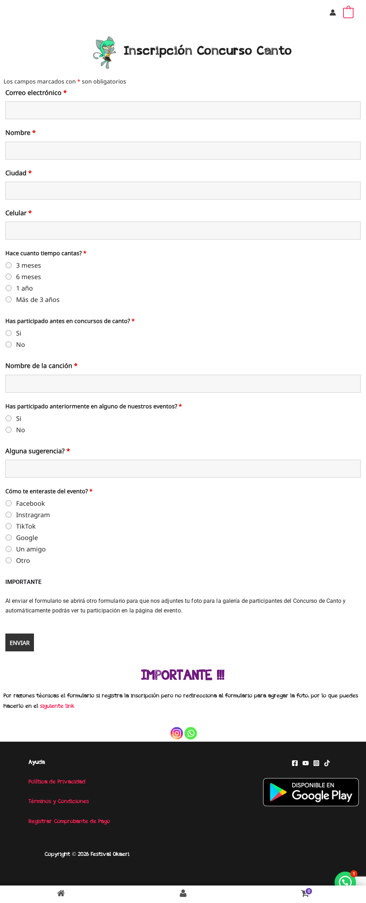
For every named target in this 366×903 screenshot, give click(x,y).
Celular (18, 212)
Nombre (20, 132)
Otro (23, 560)
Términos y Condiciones (59, 801)
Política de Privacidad (57, 782)
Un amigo (31, 549)
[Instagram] (176, 733)
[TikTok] (327, 763)
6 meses (28, 276)
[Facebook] (295, 763)
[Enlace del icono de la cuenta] (333, 12)
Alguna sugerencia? (37, 451)
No (20, 344)
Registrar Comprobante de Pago (69, 821)
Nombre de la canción (41, 365)
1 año (24, 288)
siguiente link (57, 706)
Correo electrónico (36, 92)
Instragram (33, 514)
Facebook (30, 503)
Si (18, 333)
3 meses (28, 265)
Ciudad (18, 172)
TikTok (26, 526)
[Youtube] (305, 763)
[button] (345, 882)
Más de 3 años (38, 299)
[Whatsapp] (190, 733)
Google (27, 537)
